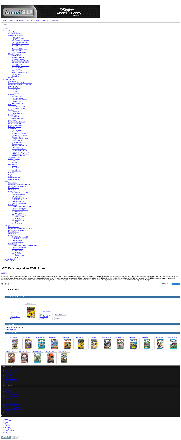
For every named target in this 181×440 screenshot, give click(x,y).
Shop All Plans (12, 183)
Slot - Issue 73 (28, 303)
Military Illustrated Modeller (20, 40)
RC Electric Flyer (17, 67)
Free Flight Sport (17, 200)
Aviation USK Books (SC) (20, 133)
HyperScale (8, 410)
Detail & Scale (12, 115)
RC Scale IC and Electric (19, 215)
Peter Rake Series (13, 188)
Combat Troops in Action (19, 100)
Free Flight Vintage (18, 201)
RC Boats (15, 169)
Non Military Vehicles (18, 155)
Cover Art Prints (9, 261)
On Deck (11, 110)
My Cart (29, 20)
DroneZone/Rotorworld (19, 52)
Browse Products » (10, 329)
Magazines (8, 30)
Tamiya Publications (14, 157)
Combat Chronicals (14, 177)
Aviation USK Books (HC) (20, 135)
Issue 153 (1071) (53, 337)
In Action (11, 94)
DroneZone (15, 76)
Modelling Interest (13, 179)
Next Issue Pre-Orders (14, 33)
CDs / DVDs (8, 429)
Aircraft (14, 89)
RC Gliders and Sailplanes (20, 210)
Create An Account (8, 20)
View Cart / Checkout (11, 370)
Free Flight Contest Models (20, 193)
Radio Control (12, 164)
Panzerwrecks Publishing (15, 125)
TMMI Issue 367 (36, 351)
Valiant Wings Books (14, 127)
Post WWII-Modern (18, 113)
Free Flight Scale (17, 196)
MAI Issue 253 (26, 337)
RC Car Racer (16, 69)
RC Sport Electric (17, 218)
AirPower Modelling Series (20, 150)
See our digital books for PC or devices (20, 83)
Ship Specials (16, 147)
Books (6, 422)
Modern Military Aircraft (19, 145)
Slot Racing (11, 172)
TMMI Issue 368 (159, 337)
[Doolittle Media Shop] (50, 18)
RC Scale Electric (17, 211)
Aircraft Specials (17, 130)
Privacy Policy (9, 377)
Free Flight (11, 191)
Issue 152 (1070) (106, 337)
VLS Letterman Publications (20, 154)
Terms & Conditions (11, 379)
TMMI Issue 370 (40, 337)
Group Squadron (17, 140)
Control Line (12, 189)
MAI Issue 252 (92, 337)
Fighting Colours (17, 137)
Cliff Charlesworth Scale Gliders (18, 186)
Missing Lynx (9, 412)
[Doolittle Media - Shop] (10, 439)
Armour (14, 91)
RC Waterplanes (17, 223)
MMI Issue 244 (66, 337)
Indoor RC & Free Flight (19, 203)
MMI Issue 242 (10, 351)
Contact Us (54, 20)
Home (6, 28)
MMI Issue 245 (13, 337)
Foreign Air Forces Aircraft (20, 139)
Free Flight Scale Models (19, 198)
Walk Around (12, 105)
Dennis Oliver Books (14, 123)
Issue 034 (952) (59, 314)
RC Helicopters (16, 171)
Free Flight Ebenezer (18, 194)
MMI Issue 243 (132, 337)
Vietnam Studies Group (19, 149)
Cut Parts (7, 225)
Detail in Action (16, 101)
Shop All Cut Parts (13, 227)
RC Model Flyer (17, 45)
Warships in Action (17, 103)
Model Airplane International (20, 42)
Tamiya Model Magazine (19, 49)
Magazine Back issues (14, 54)
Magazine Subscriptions (15, 35)
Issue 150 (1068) (50, 351)
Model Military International (20, 44)
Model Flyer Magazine (11, 394)
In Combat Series (17, 142)
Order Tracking (9, 375)
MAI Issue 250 (23, 351)
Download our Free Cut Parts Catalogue (20, 228)
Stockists (45, 20)
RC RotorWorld (17, 71)
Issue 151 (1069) (172, 337)
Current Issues (12, 32)
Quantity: (164, 283)
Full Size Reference (14, 159)
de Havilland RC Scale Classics (21, 206)
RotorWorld (8, 391)
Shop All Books (13, 81)
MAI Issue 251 (145, 337)
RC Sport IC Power (18, 220)
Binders (10, 78)
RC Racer (15, 47)
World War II (16, 111)
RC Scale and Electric (18, 255)
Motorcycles (15, 93)
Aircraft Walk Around (18, 106)
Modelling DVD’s (13, 86)
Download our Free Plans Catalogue (19, 184)
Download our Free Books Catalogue (19, 84)
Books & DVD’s (10, 79)
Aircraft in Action (17, 96)
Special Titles (12, 128)
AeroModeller (16, 37)
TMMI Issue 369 (119, 337)
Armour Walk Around (18, 108)
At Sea (10, 176)
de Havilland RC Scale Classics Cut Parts (24, 245)
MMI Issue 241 (62, 351)
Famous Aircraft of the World (21, 152)
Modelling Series (17, 144)
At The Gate (12, 120)
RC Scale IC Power (18, 216)
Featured (10, 174)
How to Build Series (14, 88)
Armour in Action (17, 98)
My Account (20, 20)
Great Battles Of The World (16, 122)
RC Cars (14, 166)
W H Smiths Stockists (11, 380)
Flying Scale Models (18, 39)
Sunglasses (8, 427)
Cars (13, 161)
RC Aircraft (15, 167)
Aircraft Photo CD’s (10, 259)
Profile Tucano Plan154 (16, 312)
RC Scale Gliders (17, 213)
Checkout (37, 20)
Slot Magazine (16, 50)
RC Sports (15, 222)
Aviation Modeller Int (18, 57)
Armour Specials (17, 132)
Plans (6, 181)
